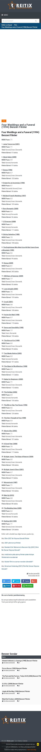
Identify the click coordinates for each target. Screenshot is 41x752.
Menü (6, 15)
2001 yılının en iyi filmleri (13, 543)
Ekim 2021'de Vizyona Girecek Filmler (17, 538)
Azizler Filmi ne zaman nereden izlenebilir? (19, 562)
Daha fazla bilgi (31, 749)
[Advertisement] (20, 50)
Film (4, 121)
